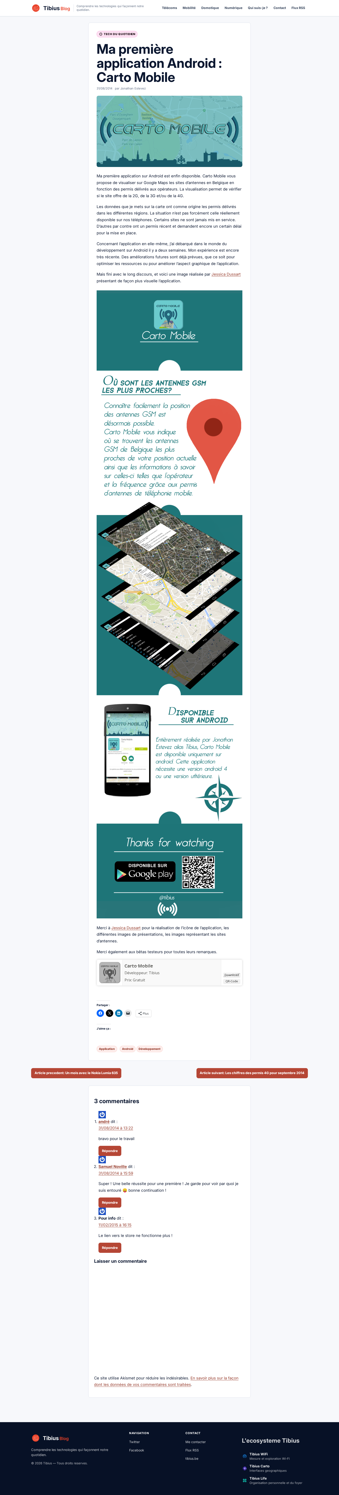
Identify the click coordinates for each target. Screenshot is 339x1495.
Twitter (134, 1442)
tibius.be (191, 1458)
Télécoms (169, 8)
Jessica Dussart (226, 274)
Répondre (110, 1151)
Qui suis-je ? (258, 8)
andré (104, 1121)
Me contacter (195, 1442)
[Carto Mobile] (109, 972)
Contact (280, 8)
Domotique (210, 8)
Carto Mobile (139, 966)
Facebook (136, 1450)
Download (232, 975)
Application (107, 1049)
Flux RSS (298, 8)
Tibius (154, 972)
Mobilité (189, 8)
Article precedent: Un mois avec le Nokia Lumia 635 (76, 1073)
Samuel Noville (112, 1166)
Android (127, 1049)
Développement (150, 1049)
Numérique (233, 8)
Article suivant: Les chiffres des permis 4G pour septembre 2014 (252, 1073)
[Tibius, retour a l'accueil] (51, 8)
